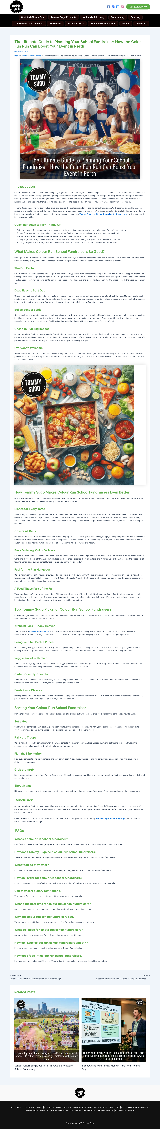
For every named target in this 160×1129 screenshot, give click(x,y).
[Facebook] (108, 6)
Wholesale (55, 23)
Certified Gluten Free (33, 17)
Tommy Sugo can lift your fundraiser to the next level (103, 214)
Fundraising (117, 17)
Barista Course (76, 23)
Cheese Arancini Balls (39, 631)
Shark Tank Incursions (103, 23)
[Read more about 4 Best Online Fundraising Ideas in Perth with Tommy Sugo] (114, 1030)
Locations (141, 23)
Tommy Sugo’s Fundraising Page (111, 818)
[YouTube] (117, 6)
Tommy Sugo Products (63, 17)
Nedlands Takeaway (94, 17)
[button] (138, 6)
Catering (135, 17)
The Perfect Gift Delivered (28, 23)
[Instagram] (122, 6)
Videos (125, 23)
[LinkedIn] (113, 6)
